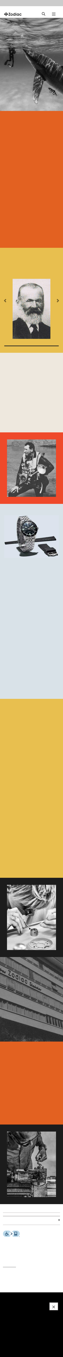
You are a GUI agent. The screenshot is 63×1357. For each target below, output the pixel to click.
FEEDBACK (9, 1266)
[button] (5, 300)
